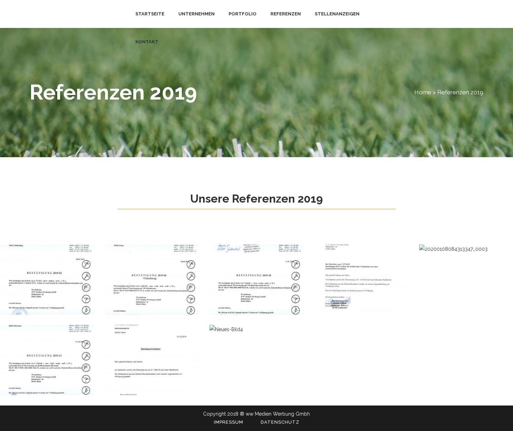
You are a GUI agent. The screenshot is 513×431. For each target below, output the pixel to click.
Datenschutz (280, 422)
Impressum (228, 422)
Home (422, 92)
